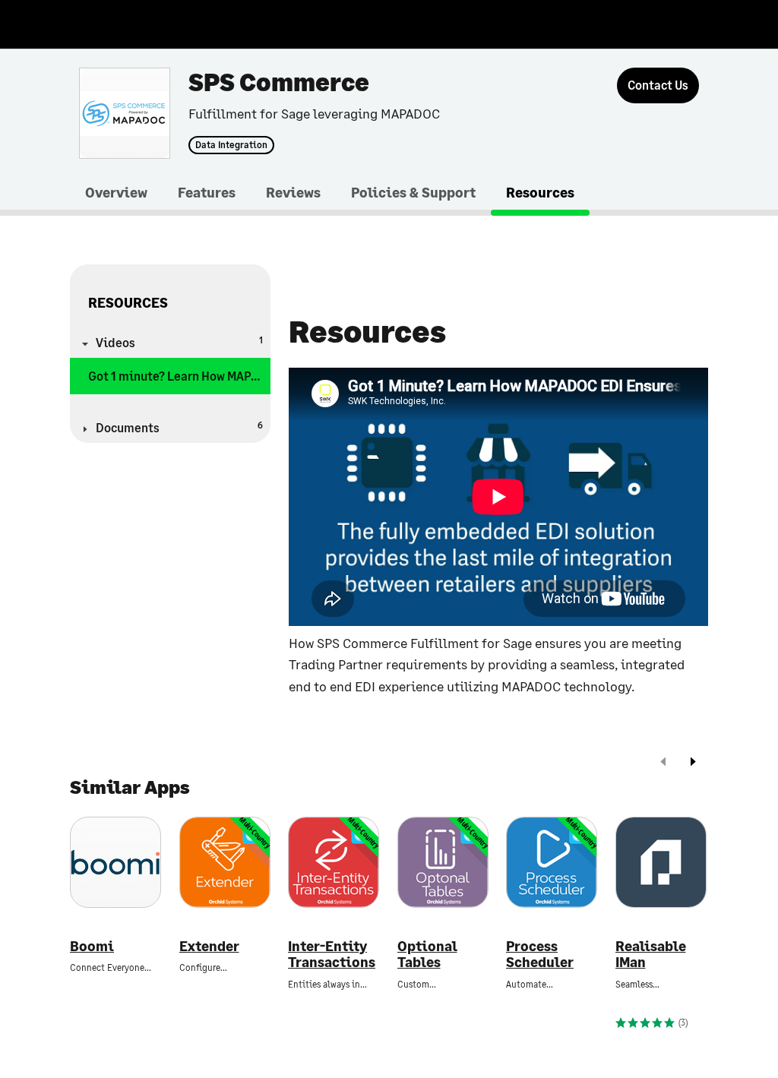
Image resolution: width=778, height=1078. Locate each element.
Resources (540, 192)
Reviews (293, 192)
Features (207, 192)
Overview (116, 192)
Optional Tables (427, 954)
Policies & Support (413, 192)
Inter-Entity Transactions (331, 954)
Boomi (92, 946)
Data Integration (231, 145)
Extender (209, 946)
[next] (693, 763)
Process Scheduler (540, 954)
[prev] (663, 763)
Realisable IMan (650, 954)
